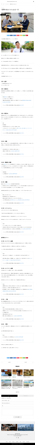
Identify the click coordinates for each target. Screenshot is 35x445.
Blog (20, 441)
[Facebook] (16, 437)
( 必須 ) (5, 400)
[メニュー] (33, 1)
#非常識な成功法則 (28, 100)
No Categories (3, 14)
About (10, 441)
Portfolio (17, 441)
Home (7, 441)
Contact (24, 441)
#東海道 (31, 289)
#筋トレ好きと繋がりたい (23, 128)
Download (27, 441)
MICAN (5, 164)
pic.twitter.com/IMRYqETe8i (13, 173)
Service (13, 441)
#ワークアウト (30, 128)
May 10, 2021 (22, 105)
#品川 (29, 289)
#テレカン (30, 258)
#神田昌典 (23, 100)
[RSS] (18, 437)
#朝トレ (18, 128)
